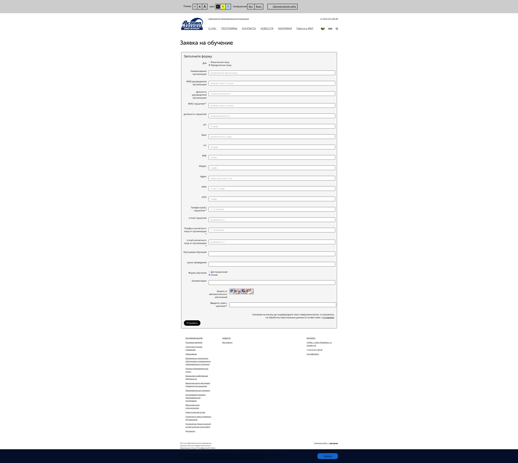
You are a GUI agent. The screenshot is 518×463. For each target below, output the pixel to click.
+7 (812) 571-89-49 (329, 18)
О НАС (212, 28)
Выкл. (259, 6)
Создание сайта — (321, 443)
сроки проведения (197, 262)
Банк (204, 134)
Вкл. (251, 6)
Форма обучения (197, 272)
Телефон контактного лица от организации (195, 231)
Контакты (311, 338)
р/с (205, 124)
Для (205, 63)
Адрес (203, 176)
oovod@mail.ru (313, 354)
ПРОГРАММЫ (229, 28)
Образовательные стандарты (197, 390)
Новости (226, 338)
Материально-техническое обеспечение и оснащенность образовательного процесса (198, 361)
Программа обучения (195, 252)
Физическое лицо (220, 62)
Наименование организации (198, 73)
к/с (205, 145)
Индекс (203, 166)
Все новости (227, 342)
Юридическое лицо (221, 65)
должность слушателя (195, 114)
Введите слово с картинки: (218, 304)
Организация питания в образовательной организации (195, 398)
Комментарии (199, 280)
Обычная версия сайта (284, 6)
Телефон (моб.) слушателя (199, 209)
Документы (190, 431)
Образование (191, 354)
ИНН (204, 186)
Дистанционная (219, 271)
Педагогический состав (195, 412)
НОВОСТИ (266, 28)
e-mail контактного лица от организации (195, 243)
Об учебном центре (194, 338)
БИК (204, 155)
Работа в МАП (305, 28)
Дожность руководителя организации (199, 94)
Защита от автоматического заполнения (218, 294)
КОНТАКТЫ (249, 28)
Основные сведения (193, 342)
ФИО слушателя (197, 103)
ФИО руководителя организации (196, 83)
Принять (328, 456)
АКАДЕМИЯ (285, 28)
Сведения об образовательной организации (228, 19)
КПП (204, 197)
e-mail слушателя (198, 217)
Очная (214, 274)
